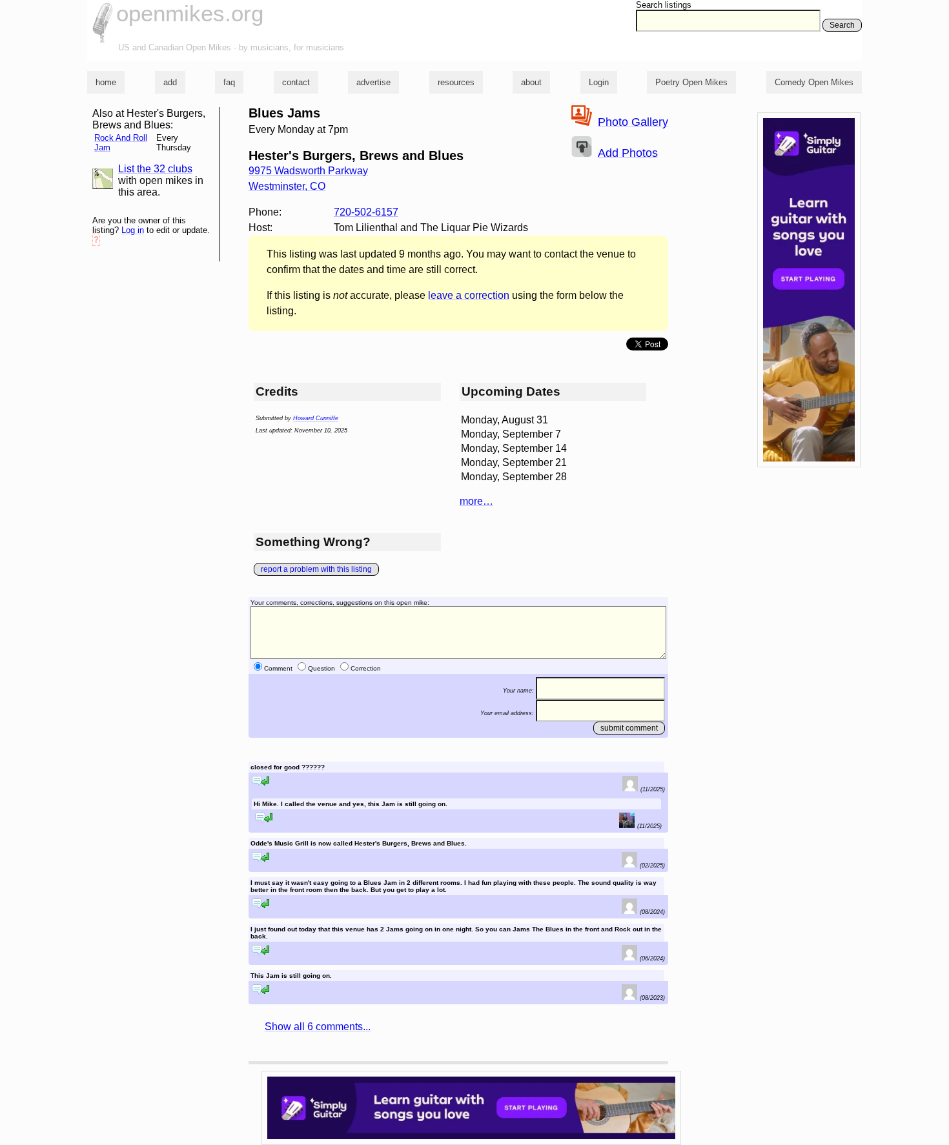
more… (476, 501)
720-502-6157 (366, 212)
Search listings (663, 5)
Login (599, 82)
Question (321, 668)
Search (842, 25)
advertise (373, 82)
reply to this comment (261, 781)
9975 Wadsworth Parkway (308, 170)
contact (296, 82)
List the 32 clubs (155, 168)
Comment (278, 668)
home (106, 82)
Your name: (518, 690)
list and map (102, 178)
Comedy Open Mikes (814, 82)
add (170, 82)
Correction (366, 668)
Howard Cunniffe (315, 418)
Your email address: (507, 712)
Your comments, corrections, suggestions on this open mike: (339, 602)
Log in (132, 230)
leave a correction (468, 295)
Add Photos (628, 153)
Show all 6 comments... (318, 1026)
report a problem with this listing (316, 569)
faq (229, 82)
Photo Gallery (633, 122)
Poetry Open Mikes (691, 82)
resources (456, 82)
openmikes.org (189, 13)
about (531, 82)
